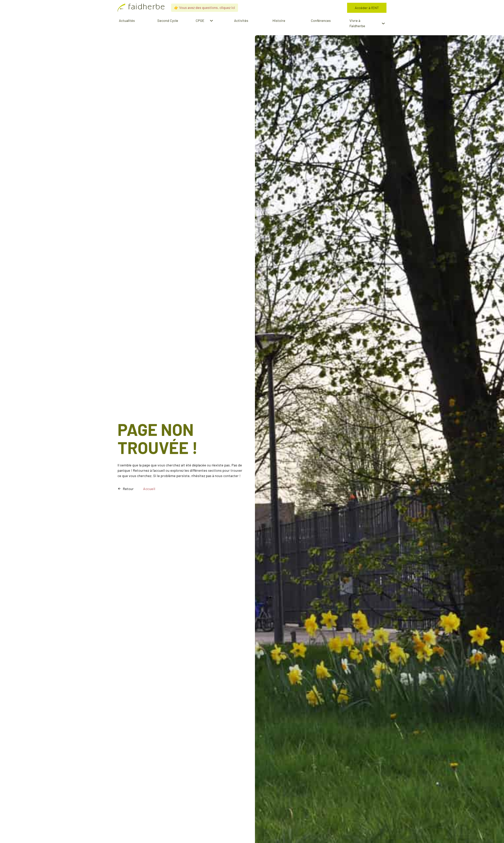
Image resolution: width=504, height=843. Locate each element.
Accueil (149, 488)
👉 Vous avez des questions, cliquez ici (204, 7)
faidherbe (146, 8)
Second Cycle (167, 20)
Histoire (278, 20)
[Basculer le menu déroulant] (211, 21)
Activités (241, 20)
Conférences (321, 20)
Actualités (127, 20)
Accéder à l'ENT (367, 8)
